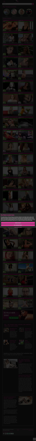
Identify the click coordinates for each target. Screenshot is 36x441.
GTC (17, 227)
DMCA (21, 227)
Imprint (15, 227)
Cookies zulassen (18, 222)
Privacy (19, 227)
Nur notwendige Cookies (18, 225)
